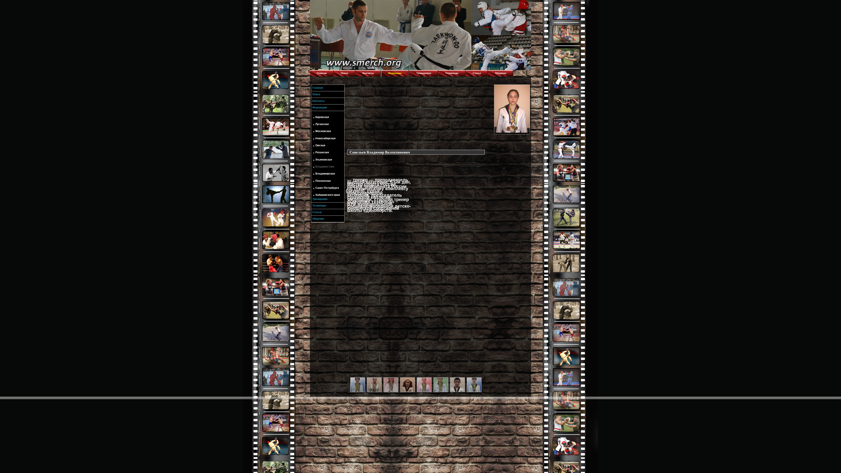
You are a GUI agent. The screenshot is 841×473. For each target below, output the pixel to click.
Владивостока (324, 166)
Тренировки (423, 73)
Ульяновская (323, 159)
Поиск (344, 73)
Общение (500, 73)
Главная (322, 73)
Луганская (322, 124)
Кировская (322, 117)
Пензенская (323, 180)
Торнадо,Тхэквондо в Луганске (343, 5)
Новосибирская (325, 138)
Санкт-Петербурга (327, 187)
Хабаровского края (327, 194)
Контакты (368, 73)
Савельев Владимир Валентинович (380, 152)
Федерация (394, 73)
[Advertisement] (419, 115)
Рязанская (322, 152)
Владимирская (325, 173)
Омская (320, 145)
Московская (323, 131)
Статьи (477, 73)
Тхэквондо (451, 73)
